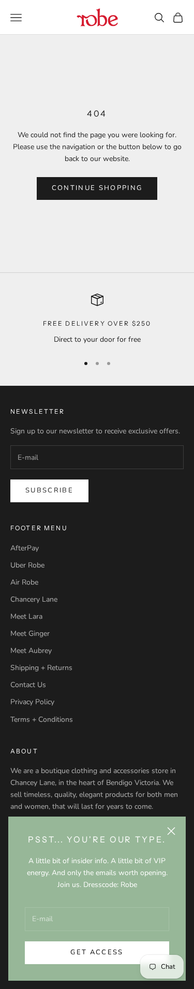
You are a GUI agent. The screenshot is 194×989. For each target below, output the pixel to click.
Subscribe (49, 490)
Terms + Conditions (41, 719)
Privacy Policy (32, 702)
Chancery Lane (33, 599)
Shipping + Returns (41, 668)
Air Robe (24, 582)
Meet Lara (26, 616)
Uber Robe (27, 565)
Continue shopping (97, 188)
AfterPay (24, 548)
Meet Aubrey (31, 651)
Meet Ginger (30, 633)
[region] (97, 319)
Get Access (96, 952)
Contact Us (28, 685)
